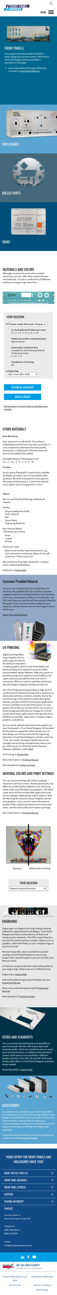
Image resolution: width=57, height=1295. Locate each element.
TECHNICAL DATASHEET (22, 387)
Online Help (20, 570)
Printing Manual (30, 759)
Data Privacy (42, 1289)
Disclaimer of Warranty (42, 1276)
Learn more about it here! (15, 614)
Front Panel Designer (30, 70)
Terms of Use (15, 1285)
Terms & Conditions (42, 1285)
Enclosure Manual (29, 1137)
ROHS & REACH (22, 397)
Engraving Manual (11, 982)
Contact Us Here (27, 765)
